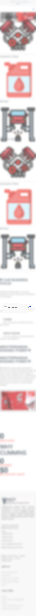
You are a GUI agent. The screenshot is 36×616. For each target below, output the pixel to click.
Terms (31, 310)
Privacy (27, 310)
